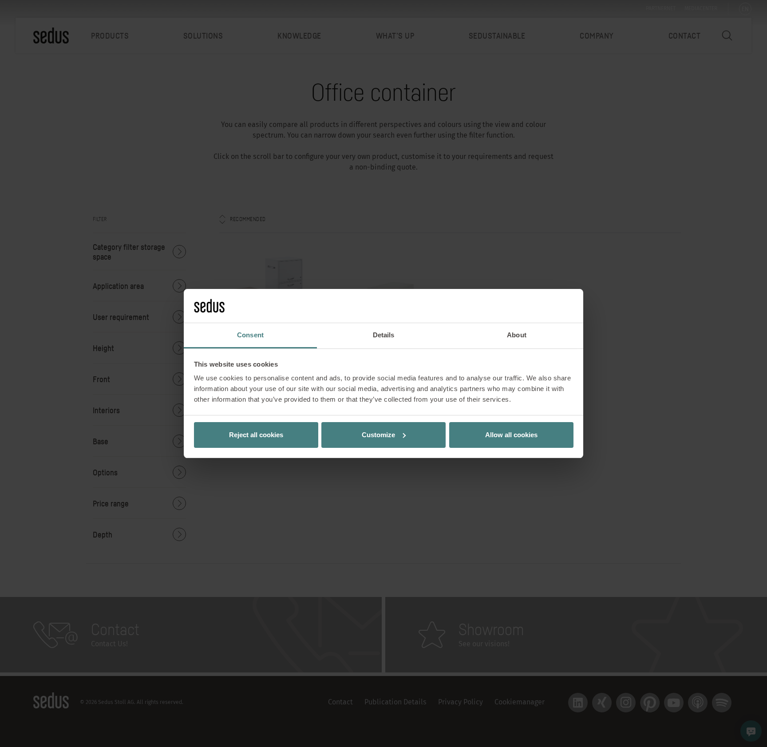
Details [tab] (384, 335)
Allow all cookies (511, 435)
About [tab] (516, 335)
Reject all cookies (256, 435)
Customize (378, 435)
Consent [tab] (250, 335)
